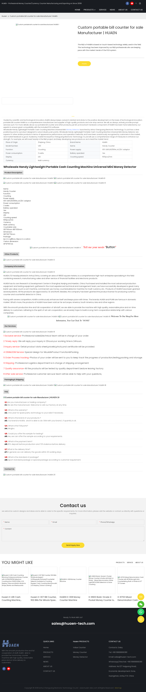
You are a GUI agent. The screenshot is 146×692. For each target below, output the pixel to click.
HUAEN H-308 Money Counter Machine (70, 598)
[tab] (73, 115)
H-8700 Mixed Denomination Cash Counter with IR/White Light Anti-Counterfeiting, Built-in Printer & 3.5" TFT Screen (130, 599)
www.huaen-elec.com (89, 688)
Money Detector (72, 129)
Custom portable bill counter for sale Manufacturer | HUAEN (33, 16)
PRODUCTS (120, 562)
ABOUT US (139, 562)
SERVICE (130, 562)
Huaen (4, 16)
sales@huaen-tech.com (73, 623)
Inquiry (84, 64)
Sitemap (118, 688)
